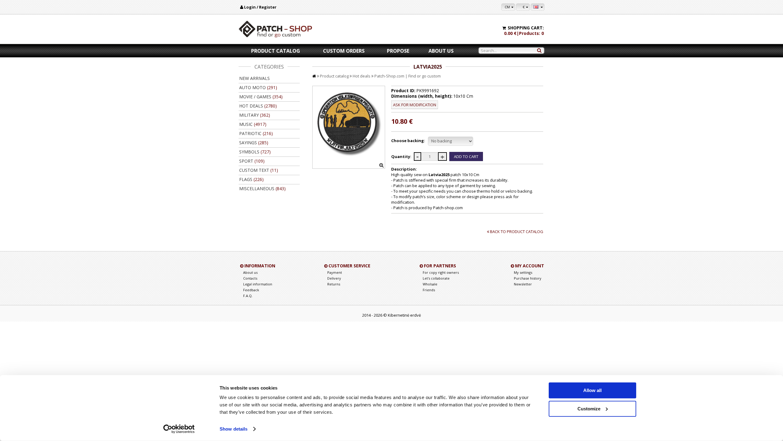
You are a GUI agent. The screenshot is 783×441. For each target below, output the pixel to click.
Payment (334, 272)
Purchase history (527, 278)
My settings (523, 272)
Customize (588, 408)
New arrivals (254, 78)
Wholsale (430, 284)
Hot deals (361, 76)
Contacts (250, 278)
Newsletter (523, 284)
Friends (429, 290)
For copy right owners (441, 272)
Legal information (257, 284)
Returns (333, 284)
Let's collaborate (436, 278)
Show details (233, 429)
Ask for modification (414, 104)
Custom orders (344, 50)
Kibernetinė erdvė (404, 315)
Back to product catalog (516, 231)
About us (441, 50)
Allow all (592, 390)
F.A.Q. (248, 295)
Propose (398, 50)
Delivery (334, 278)
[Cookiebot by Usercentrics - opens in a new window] (179, 429)
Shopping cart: (526, 28)
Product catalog (275, 50)
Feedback (251, 290)
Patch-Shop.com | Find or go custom (407, 76)
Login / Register (260, 7)
